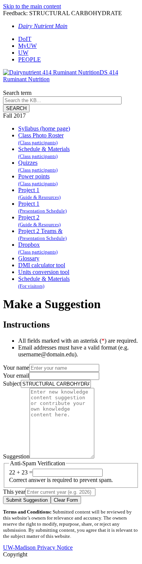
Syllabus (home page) (44, 128)
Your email (16, 375)
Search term (17, 93)
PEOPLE (29, 59)
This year (14, 491)
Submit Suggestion (27, 500)
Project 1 (39, 193)
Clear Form (66, 500)
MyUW (27, 46)
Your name (16, 367)
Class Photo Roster (41, 138)
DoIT (24, 39)
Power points (38, 179)
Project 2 (39, 220)
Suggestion (16, 456)
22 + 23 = (21, 472)
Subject (12, 383)
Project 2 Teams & (42, 234)
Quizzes (38, 166)
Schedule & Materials (44, 152)
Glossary (28, 258)
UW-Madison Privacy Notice (38, 547)
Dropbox (38, 248)
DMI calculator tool (41, 265)
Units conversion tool (43, 272)
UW (23, 52)
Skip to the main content (32, 6)
